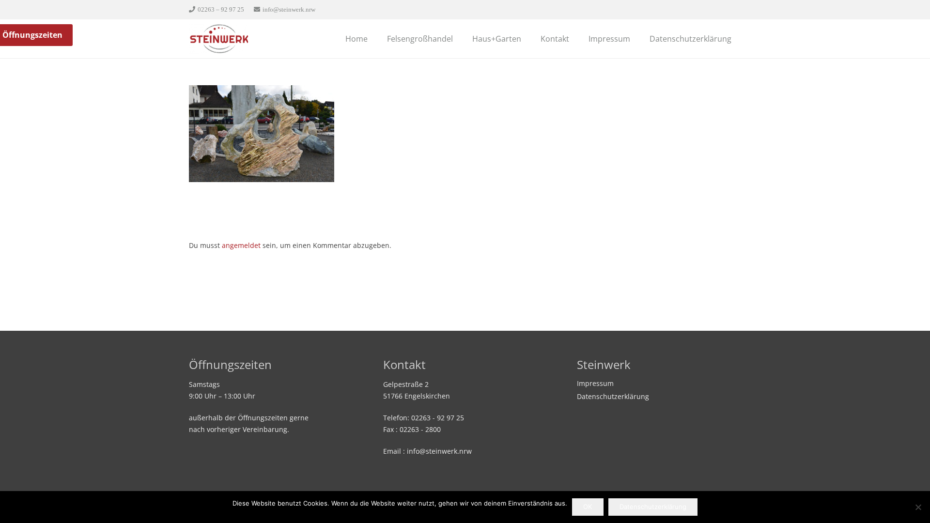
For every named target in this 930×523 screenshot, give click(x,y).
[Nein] (918, 507)
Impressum (595, 383)
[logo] (218, 38)
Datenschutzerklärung (613, 396)
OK (587, 506)
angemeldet (241, 245)
